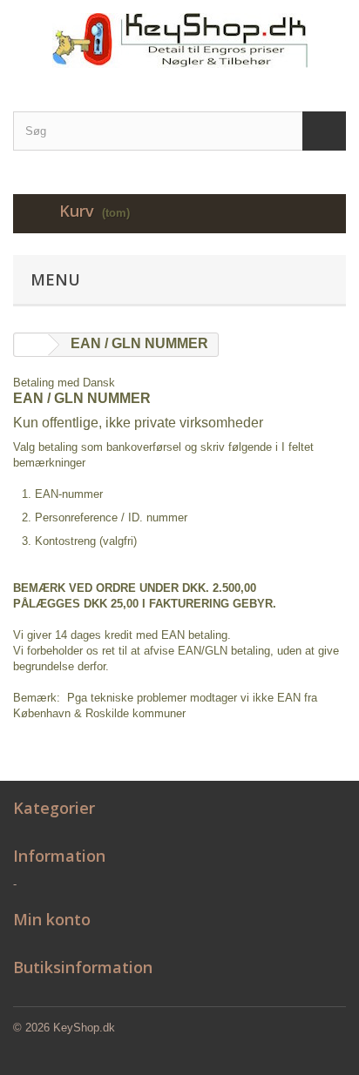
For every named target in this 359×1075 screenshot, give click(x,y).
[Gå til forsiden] (31, 345)
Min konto (52, 919)
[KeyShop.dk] (179, 40)
